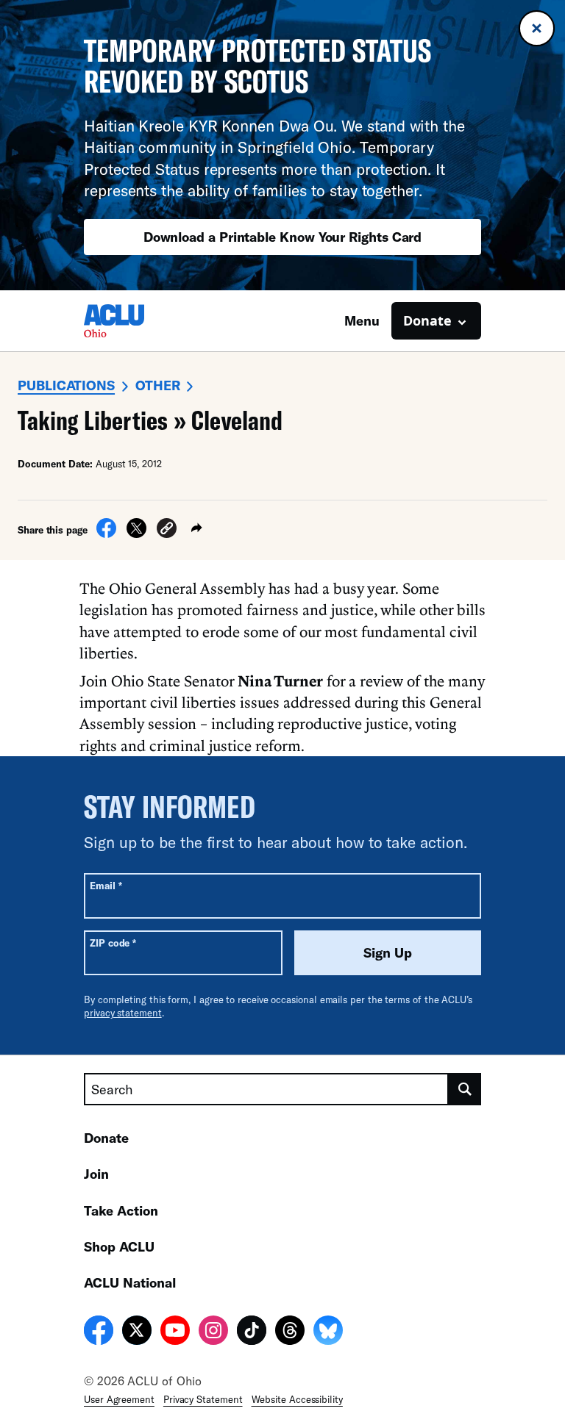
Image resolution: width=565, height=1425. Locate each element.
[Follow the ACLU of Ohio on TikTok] (251, 1332)
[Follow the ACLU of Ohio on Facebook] (98, 1332)
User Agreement (119, 1399)
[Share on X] (136, 533)
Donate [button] (427, 320)
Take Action (121, 1210)
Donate (106, 1138)
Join (96, 1174)
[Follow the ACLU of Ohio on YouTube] (175, 1332)
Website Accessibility (297, 1399)
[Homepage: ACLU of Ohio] (135, 320)
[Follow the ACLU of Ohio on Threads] (290, 1332)
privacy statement (123, 1013)
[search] (465, 1089)
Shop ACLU (119, 1246)
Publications (66, 385)
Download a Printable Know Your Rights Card (282, 237)
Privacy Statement (203, 1399)
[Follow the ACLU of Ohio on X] (137, 1332)
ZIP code (113, 942)
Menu (362, 320)
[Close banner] (537, 28)
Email (105, 885)
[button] (167, 530)
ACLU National (130, 1282)
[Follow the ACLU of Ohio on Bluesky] (328, 1332)
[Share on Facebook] (106, 533)
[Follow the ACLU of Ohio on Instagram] (213, 1332)
